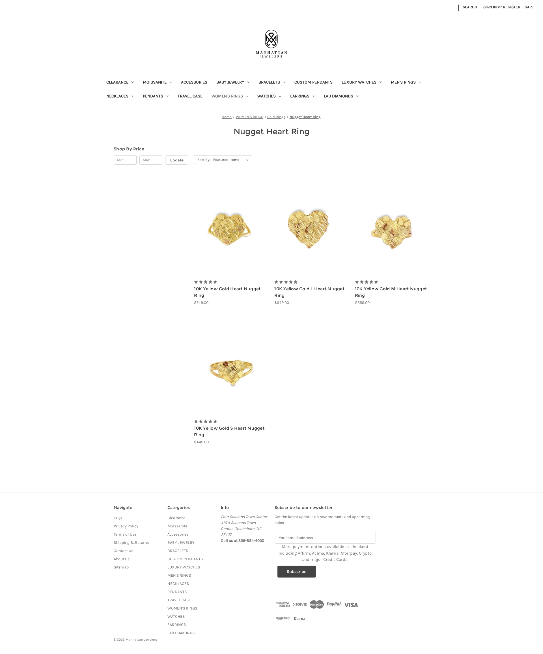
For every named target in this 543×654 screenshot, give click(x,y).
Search (470, 7)
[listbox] (232, 159)
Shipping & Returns (131, 542)
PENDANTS (153, 96)
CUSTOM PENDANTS (313, 82)
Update (177, 160)
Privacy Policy (126, 526)
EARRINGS (299, 96)
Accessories (194, 82)
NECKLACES (117, 96)
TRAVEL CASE (190, 96)
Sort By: (203, 159)
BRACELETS (269, 82)
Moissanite (155, 82)
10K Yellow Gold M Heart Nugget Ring (391, 292)
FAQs (118, 517)
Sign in (490, 7)
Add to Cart (231, 237)
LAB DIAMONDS (338, 96)
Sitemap (121, 567)
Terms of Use (125, 534)
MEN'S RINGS (403, 82)
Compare (229, 227)
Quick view (230, 217)
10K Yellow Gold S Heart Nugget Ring (229, 431)
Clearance (117, 82)
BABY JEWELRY (230, 82)
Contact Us (123, 550)
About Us (122, 559)
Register (511, 7)
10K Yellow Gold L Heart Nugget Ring (309, 292)
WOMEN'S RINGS (227, 96)
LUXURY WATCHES (359, 82)
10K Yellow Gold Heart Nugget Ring (227, 292)
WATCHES (266, 96)
